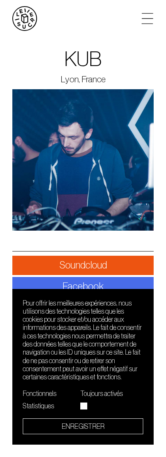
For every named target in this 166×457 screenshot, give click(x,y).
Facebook (83, 286)
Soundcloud (83, 265)
